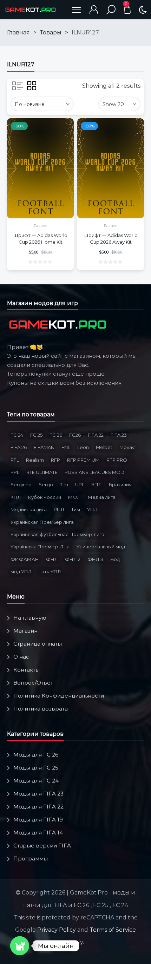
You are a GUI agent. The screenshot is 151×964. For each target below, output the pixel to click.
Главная (18, 32)
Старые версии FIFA (42, 845)
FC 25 (36, 435)
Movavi (127, 447)
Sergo (46, 484)
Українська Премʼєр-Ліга (40, 546)
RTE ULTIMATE (42, 472)
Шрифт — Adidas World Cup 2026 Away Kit (111, 238)
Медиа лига (102, 497)
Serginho (21, 484)
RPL (15, 472)
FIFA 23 (119, 435)
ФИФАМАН (25, 559)
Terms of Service (113, 929)
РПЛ (59, 509)
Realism (35, 460)
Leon (83, 447)
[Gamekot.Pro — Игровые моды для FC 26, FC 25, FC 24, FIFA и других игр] (30, 9)
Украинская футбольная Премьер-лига (57, 534)
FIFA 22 (96, 435)
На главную (29, 617)
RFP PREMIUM (83, 460)
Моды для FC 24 (36, 780)
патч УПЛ (50, 571)
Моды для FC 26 (35, 754)
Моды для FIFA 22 (38, 806)
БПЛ (96, 484)
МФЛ (74, 497)
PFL (15, 460)
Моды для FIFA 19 (38, 819)
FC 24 (17, 435)
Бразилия (120, 484)
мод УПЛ (21, 571)
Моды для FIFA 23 (38, 793)
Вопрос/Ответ (33, 682)
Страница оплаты (37, 643)
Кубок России (44, 497)
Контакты (26, 669)
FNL (65, 447)
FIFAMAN (44, 447)
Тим (75, 509)
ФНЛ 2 (72, 559)
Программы (30, 858)
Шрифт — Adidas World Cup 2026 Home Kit (40, 238)
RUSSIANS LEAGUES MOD (94, 472)
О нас (21, 656)
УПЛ (92, 509)
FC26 (75, 435)
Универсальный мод (101, 546)
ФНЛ (52, 559)
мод (115, 559)
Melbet (104, 447)
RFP (55, 460)
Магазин (25, 630)
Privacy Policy (56, 929)
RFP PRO (116, 460)
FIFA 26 (19, 447)
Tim (64, 484)
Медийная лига (29, 509)
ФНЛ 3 (95, 559)
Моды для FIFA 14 (38, 832)
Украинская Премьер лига (42, 522)
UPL (79, 484)
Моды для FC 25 (35, 767)
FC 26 (56, 435)
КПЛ (16, 497)
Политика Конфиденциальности (58, 695)
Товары (50, 32)
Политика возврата (40, 708)
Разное (40, 225)
